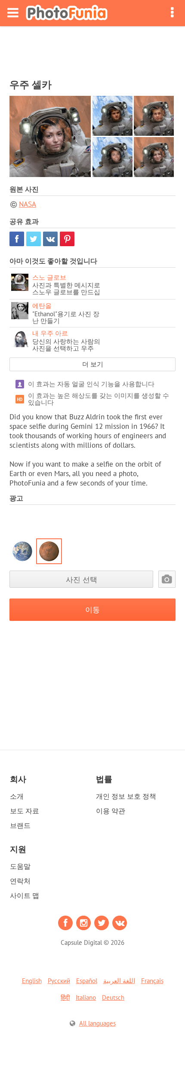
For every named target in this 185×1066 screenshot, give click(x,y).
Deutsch (113, 997)
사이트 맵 (24, 895)
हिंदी (65, 997)
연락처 (20, 881)
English (32, 981)
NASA (27, 204)
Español (86, 981)
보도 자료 (24, 810)
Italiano (86, 997)
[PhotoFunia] (67, 13)
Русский (59, 981)
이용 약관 (110, 810)
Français (152, 981)
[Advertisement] (92, 49)
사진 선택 (81, 579)
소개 (17, 796)
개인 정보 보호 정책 (126, 796)
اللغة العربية (119, 981)
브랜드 (20, 825)
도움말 (20, 866)
